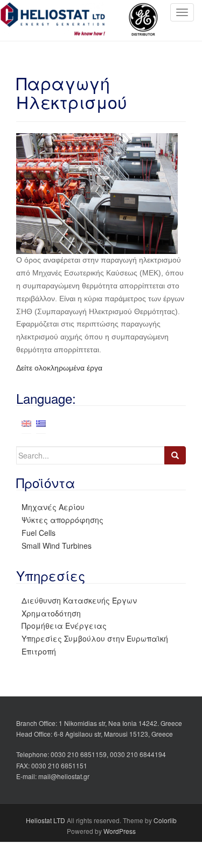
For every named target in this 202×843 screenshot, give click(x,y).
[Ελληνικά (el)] (41, 422)
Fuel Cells (38, 532)
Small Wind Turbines (57, 545)
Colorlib (165, 820)
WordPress (119, 830)
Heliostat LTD (45, 820)
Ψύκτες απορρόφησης (62, 519)
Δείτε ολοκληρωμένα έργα (59, 368)
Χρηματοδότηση (51, 613)
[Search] (175, 455)
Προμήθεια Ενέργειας (64, 625)
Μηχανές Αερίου (53, 507)
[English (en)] (26, 422)
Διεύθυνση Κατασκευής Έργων (79, 600)
